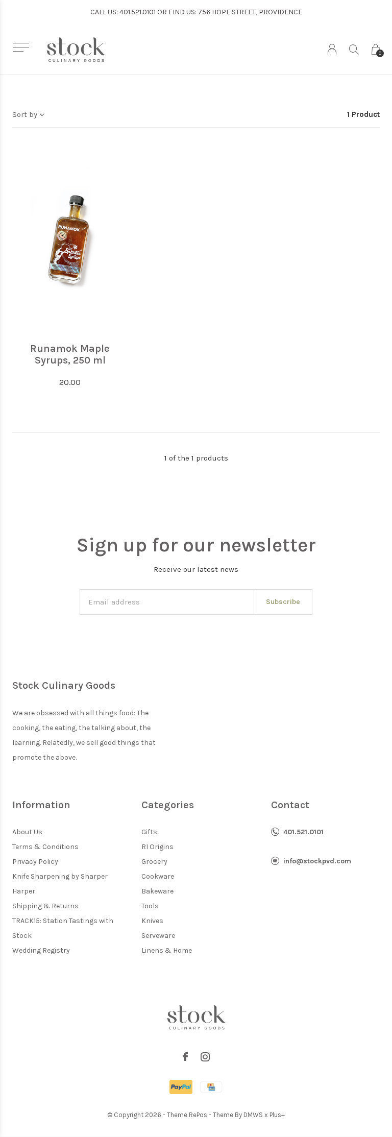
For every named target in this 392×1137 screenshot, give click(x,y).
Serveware (158, 935)
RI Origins (157, 846)
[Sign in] (332, 49)
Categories (167, 805)
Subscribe (283, 601)
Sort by (24, 114)
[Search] (354, 49)
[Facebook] (185, 1057)
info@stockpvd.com (317, 861)
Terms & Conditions (45, 846)
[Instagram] (205, 1057)
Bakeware (157, 891)
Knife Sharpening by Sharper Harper (60, 884)
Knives (152, 920)
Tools (150, 906)
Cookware (157, 876)
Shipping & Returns (45, 906)
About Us (27, 832)
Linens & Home (166, 950)
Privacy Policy (35, 861)
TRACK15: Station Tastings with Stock (62, 928)
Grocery (154, 861)
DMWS (253, 1115)
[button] (20, 47)
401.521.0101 (303, 832)
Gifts (149, 832)
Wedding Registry (41, 950)
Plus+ (277, 1115)
